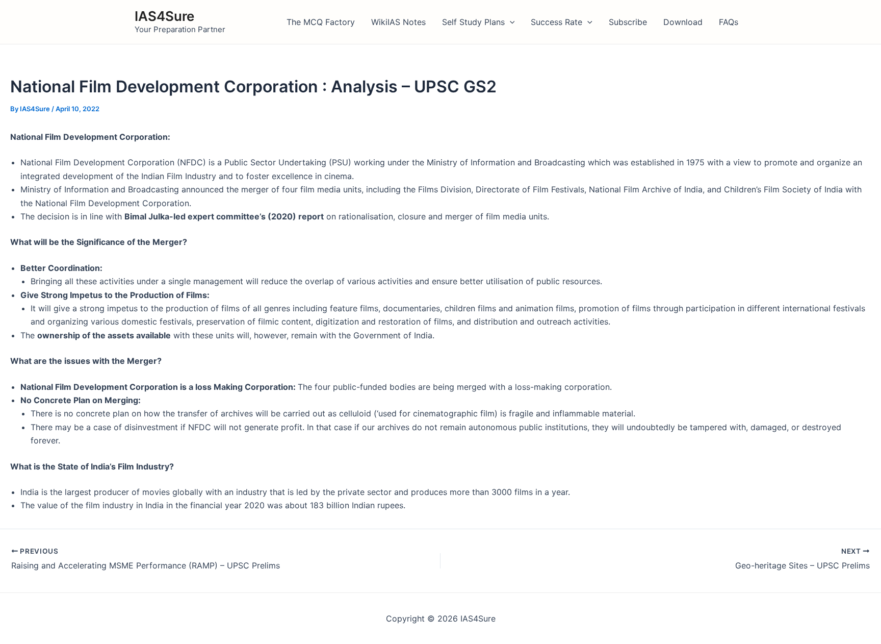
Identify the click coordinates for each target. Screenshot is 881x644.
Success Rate (556, 22)
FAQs (728, 22)
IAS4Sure (164, 16)
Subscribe (628, 22)
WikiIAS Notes (398, 22)
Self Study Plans (473, 22)
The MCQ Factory (321, 22)
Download (683, 22)
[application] (510, 22)
